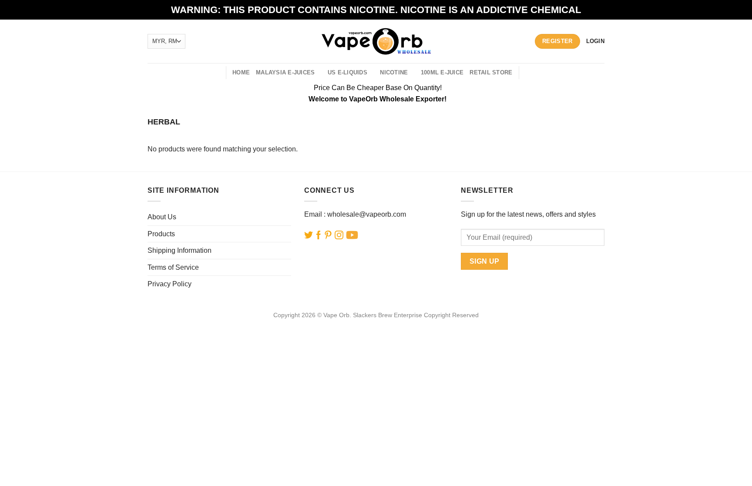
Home (241, 72)
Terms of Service (173, 267)
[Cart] (530, 72)
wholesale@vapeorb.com (366, 214)
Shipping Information (180, 250)
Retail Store (491, 72)
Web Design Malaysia (376, 325)
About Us (162, 217)
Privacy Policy (169, 284)
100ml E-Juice (442, 72)
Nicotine (394, 72)
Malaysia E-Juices (285, 72)
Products (161, 234)
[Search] (216, 72)
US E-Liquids (347, 72)
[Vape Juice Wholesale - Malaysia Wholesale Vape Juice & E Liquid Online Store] (376, 41)
